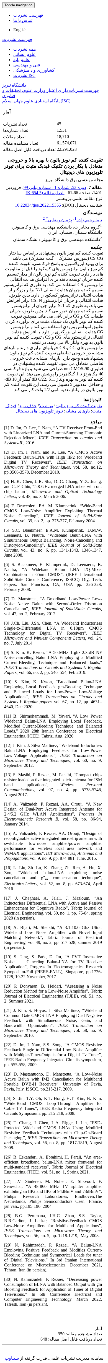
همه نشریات (24, 49)
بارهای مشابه (77, 411)
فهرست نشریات (28, 15)
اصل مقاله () (45, 192)
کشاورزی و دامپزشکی (34, 70)
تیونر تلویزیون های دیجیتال (39, 411)
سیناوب (12, 1358)
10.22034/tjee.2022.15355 (38, 205)
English (20, 29)
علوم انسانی (24, 54)
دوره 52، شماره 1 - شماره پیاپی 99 (55, 187)
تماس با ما (22, 20)
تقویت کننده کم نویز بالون (78, 405)
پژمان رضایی (59, 219)
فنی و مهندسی (26, 65)
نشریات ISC (24, 75)
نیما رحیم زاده (89, 219)
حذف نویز (28, 405)
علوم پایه (21, 59)
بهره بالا (46, 405)
